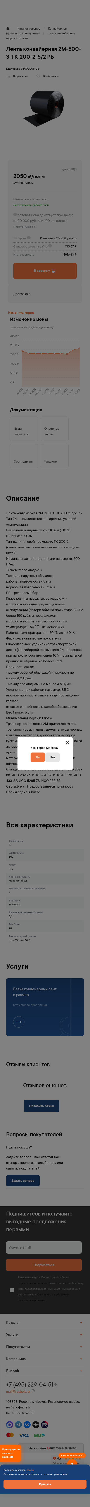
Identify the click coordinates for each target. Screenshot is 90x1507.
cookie (30, 1470)
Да (38, 757)
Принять (45, 1484)
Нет (52, 757)
